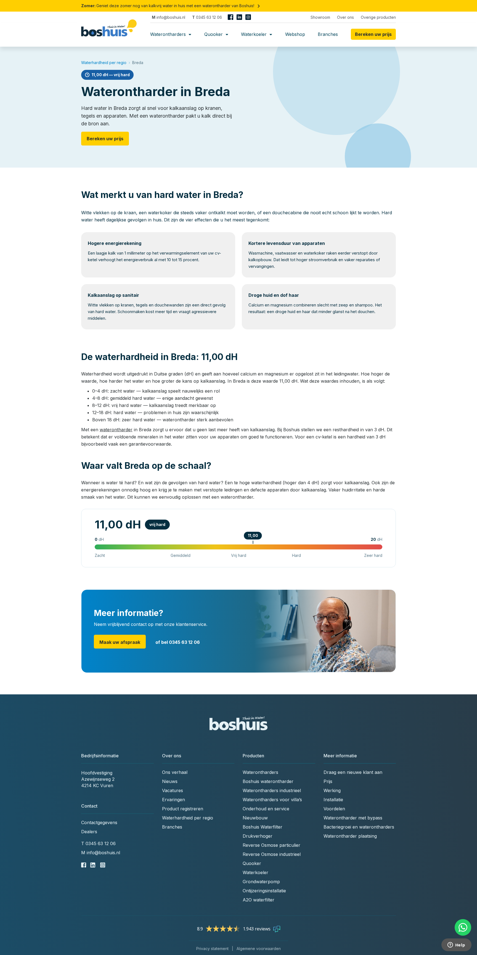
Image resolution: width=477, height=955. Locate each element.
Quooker (214, 34)
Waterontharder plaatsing (350, 836)
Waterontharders (168, 34)
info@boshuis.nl (168, 17)
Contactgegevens (99, 822)
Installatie (333, 799)
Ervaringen (173, 799)
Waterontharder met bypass (353, 818)
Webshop (295, 34)
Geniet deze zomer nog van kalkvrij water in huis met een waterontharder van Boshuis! (171, 5)
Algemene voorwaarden (259, 948)
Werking (332, 790)
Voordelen (334, 808)
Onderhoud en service (266, 808)
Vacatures (172, 790)
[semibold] (111, 34)
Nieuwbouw (255, 818)
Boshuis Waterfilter (262, 827)
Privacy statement (212, 948)
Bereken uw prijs (105, 138)
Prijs (328, 781)
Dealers (89, 831)
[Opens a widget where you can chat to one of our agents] (456, 945)
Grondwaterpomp (261, 881)
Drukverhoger (257, 836)
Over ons (345, 17)
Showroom (320, 17)
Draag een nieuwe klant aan (353, 772)
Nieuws (169, 781)
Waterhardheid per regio (103, 62)
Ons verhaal (174, 772)
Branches (328, 34)
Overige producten (378, 17)
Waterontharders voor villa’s (272, 799)
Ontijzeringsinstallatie (264, 890)
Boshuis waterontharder (268, 781)
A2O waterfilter (258, 900)
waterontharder (116, 429)
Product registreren (182, 808)
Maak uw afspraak (119, 642)
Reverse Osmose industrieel (272, 854)
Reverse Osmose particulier (271, 845)
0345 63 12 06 (207, 17)
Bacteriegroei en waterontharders (359, 827)
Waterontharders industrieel (272, 790)
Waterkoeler (254, 34)
